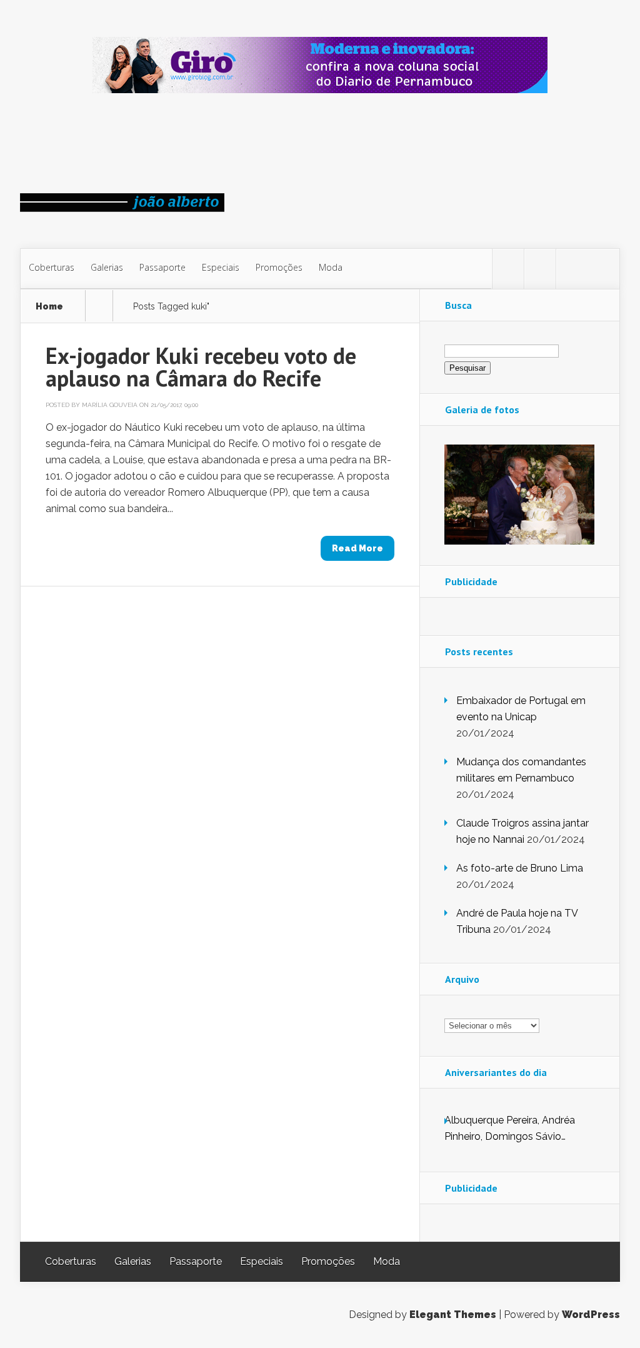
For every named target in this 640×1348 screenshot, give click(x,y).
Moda (330, 267)
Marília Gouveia (110, 404)
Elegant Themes (452, 1314)
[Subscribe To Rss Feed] (572, 269)
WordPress (591, 1314)
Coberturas (51, 267)
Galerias (107, 267)
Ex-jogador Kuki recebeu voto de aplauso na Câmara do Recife (201, 367)
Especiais (220, 267)
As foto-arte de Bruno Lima (519, 868)
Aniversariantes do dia (496, 1072)
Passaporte (162, 267)
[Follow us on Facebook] (540, 269)
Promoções (279, 267)
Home (49, 306)
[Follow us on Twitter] (508, 269)
